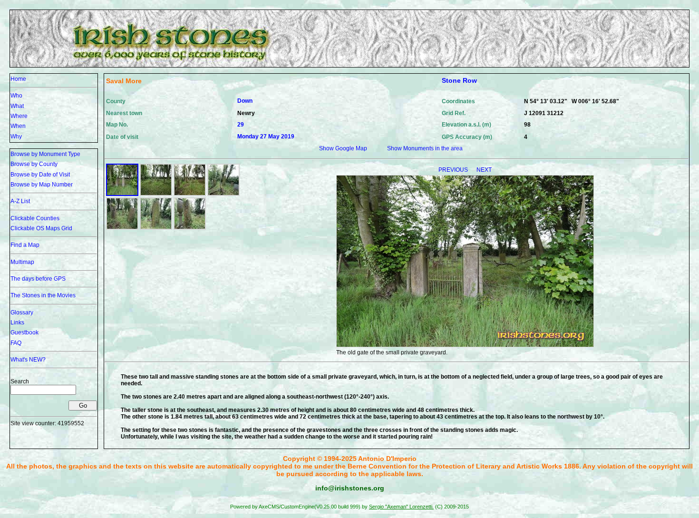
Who (16, 95)
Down (244, 101)
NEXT (484, 169)
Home (18, 79)
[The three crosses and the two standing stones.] (190, 194)
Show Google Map (343, 148)
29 (240, 124)
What (17, 106)
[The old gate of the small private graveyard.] (122, 194)
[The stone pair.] (223, 194)
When (18, 126)
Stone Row (459, 80)
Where (19, 116)
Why (16, 136)
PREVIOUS (453, 169)
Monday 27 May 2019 (265, 136)
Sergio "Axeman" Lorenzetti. (401, 506)
